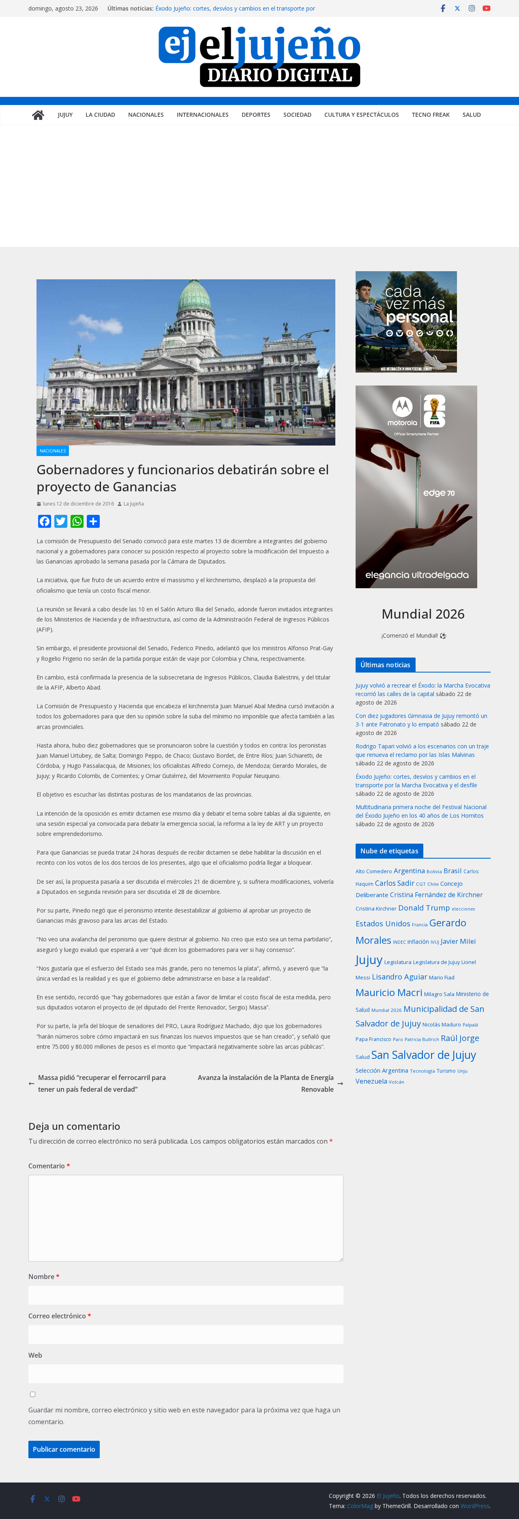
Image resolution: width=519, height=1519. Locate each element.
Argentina (409, 870)
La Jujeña (134, 503)
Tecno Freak (431, 114)
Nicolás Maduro (441, 1024)
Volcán (396, 1082)
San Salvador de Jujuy (423, 1054)
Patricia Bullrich (422, 1039)
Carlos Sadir (394, 883)
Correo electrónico (59, 1315)
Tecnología (422, 1071)
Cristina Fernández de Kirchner (436, 894)
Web (35, 1355)
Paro (398, 1039)
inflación (418, 941)
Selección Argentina (382, 1070)
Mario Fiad (442, 977)
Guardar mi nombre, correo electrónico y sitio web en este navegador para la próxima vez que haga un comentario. (184, 1415)
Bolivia (434, 871)
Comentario (49, 1165)
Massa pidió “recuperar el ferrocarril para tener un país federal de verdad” (102, 1083)
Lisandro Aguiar (399, 976)
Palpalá (470, 1025)
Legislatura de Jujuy (436, 962)
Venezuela (371, 1081)
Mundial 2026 (386, 1010)
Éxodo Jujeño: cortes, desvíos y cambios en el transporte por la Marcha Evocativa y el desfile (235, 12)
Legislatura (398, 962)
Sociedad (297, 114)
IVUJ (435, 942)
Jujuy (65, 114)
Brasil (453, 870)
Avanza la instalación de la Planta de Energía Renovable (266, 1083)
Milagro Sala (439, 994)
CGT (421, 884)
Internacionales (203, 114)
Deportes (256, 114)
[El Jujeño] (38, 115)
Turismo (446, 1070)
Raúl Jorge (460, 1038)
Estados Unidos (383, 923)
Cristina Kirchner (376, 908)
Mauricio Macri (389, 992)
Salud (472, 114)
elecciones (463, 909)
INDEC (399, 942)
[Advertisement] (259, 186)
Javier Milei (458, 941)
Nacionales (146, 114)
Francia (420, 924)
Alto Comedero (374, 871)
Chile (433, 884)
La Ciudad (100, 114)
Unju (462, 1071)
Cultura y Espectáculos (361, 114)
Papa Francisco (373, 1039)
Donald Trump (424, 907)
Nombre (44, 1276)
